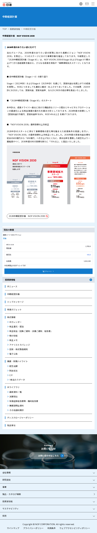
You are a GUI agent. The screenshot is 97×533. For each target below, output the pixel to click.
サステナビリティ (10, 508)
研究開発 (6, 479)
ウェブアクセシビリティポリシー (74, 528)
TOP (4, 29)
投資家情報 (15, 29)
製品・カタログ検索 (11, 494)
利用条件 (51, 528)
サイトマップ (13, 528)
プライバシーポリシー (33, 528)
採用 (4, 515)
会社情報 (6, 472)
